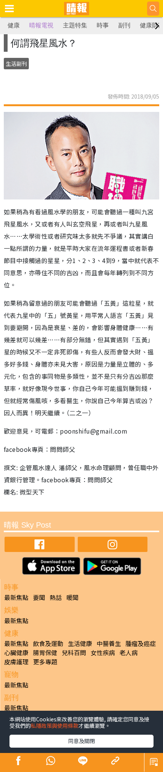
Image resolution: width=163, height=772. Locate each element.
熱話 (56, 597)
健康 (14, 25)
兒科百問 (74, 652)
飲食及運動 (48, 643)
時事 (103, 25)
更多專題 (45, 661)
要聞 (39, 597)
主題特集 (75, 25)
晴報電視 (41, 25)
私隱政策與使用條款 (54, 725)
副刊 (124, 25)
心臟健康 (16, 652)
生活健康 (80, 643)
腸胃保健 (45, 652)
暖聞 (72, 597)
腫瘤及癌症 (140, 643)
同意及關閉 (81, 741)
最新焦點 (16, 597)
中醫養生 (109, 643)
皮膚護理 (16, 661)
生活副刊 (16, 63)
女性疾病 (103, 652)
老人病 (128, 652)
